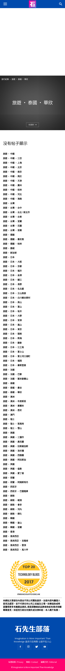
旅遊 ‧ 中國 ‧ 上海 (12, 163)
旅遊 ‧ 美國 (9, 432)
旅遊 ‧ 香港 (9, 531)
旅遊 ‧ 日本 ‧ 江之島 (13, 347)
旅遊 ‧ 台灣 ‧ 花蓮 (12, 226)
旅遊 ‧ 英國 (9, 464)
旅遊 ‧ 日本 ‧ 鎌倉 (12, 342)
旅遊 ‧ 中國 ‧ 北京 (12, 167)
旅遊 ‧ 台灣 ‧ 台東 (12, 217)
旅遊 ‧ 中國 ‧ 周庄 (12, 176)
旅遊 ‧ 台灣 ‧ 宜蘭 (12, 221)
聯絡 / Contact (32, 662)
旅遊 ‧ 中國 (9, 154)
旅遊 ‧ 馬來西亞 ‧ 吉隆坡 (15, 540)
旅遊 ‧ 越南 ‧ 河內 (12, 509)
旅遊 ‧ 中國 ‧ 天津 (12, 181)
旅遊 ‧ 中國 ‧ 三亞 (12, 158)
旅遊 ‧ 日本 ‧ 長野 (12, 284)
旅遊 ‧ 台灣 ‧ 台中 (12, 208)
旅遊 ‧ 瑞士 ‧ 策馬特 (13, 423)
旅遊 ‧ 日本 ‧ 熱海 (12, 338)
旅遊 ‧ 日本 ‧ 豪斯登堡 (14, 365)
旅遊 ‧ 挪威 (9, 248)
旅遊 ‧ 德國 (9, 235)
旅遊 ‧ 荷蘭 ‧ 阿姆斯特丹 (15, 482)
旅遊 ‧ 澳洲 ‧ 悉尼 (12, 410)
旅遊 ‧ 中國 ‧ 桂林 (12, 190)
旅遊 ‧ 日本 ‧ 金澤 (12, 275)
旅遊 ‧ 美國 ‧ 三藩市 (13, 437)
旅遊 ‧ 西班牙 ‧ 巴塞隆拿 (15, 491)
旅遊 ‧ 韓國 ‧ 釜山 (12, 522)
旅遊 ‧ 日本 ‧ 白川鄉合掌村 (16, 298)
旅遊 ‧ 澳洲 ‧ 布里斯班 (14, 401)
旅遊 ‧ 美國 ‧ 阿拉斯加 (14, 459)
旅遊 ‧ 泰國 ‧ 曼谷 (12, 387)
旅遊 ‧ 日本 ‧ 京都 (12, 266)
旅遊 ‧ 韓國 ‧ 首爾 (12, 527)
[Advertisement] (32, 42)
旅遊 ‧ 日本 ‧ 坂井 (12, 311)
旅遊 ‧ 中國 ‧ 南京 (12, 172)
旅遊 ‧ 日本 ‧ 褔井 (12, 271)
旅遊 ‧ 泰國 (9, 383)
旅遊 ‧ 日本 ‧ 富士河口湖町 (16, 356)
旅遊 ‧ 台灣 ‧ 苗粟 (12, 230)
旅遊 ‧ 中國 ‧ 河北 (12, 194)
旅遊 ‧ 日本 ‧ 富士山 (13, 351)
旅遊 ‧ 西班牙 (10, 486)
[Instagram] (28, 647)
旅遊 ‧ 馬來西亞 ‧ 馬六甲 (15, 549)
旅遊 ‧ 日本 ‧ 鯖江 (12, 280)
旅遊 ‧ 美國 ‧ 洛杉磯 (13, 450)
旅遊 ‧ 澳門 (9, 414)
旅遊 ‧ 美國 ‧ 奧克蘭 (13, 441)
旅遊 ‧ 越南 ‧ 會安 (12, 504)
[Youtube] (45, 647)
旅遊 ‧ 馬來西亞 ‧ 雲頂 (14, 545)
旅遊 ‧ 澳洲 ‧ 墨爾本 (13, 405)
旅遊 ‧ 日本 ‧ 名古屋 (13, 289)
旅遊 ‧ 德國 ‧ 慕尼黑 (13, 239)
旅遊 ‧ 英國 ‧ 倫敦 (12, 468)
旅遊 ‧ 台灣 (9, 203)
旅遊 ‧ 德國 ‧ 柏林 (12, 244)
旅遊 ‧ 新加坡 (10, 253)
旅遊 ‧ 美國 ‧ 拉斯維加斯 (15, 446)
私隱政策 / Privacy (15, 662)
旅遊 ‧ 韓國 (9, 518)
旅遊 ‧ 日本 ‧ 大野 (12, 316)
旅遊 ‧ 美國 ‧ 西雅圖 (13, 455)
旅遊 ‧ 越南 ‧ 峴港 (12, 500)
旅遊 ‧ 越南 (9, 495)
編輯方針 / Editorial (49, 662)
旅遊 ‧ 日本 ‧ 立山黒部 (14, 293)
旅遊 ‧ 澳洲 (9, 396)
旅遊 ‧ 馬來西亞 (11, 536)
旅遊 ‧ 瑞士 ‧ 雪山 (12, 428)
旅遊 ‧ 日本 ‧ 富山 (12, 307)
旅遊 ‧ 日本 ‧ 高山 (12, 302)
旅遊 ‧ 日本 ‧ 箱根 (12, 334)
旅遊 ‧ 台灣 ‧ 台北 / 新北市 (16, 212)
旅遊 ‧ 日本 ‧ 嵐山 (12, 325)
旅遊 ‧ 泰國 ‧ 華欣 (12, 392)
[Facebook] (20, 647)
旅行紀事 (5, 79)
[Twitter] (37, 647)
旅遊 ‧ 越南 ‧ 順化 (12, 513)
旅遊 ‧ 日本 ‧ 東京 (12, 329)
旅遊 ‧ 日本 (9, 257)
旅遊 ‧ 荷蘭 (9, 477)
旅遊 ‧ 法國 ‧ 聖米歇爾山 (15, 378)
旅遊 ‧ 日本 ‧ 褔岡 (12, 360)
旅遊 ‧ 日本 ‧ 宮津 (12, 320)
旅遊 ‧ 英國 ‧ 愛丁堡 (13, 473)
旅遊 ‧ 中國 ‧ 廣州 (12, 185)
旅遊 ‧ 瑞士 (9, 419)
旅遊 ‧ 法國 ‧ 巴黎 (12, 374)
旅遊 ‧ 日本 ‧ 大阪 (12, 262)
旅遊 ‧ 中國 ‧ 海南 (12, 199)
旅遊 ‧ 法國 (9, 369)
